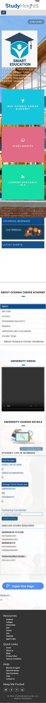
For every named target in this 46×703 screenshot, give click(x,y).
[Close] (42, 3)
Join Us (23, 45)
